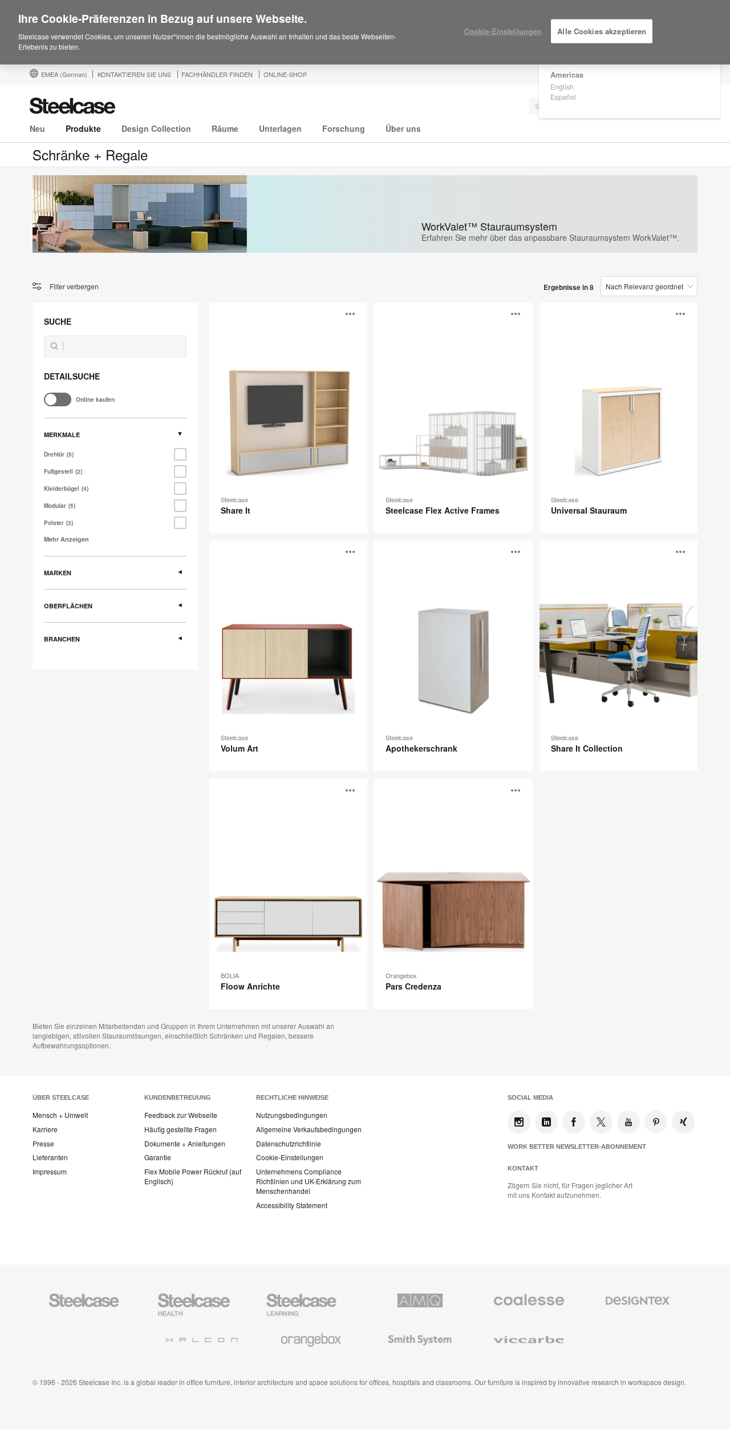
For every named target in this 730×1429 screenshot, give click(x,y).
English (562, 86)
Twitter (601, 1122)
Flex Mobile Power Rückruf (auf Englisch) (192, 1176)
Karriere (45, 1129)
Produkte (83, 128)
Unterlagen (280, 128)
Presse (43, 1143)
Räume (225, 128)
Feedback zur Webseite (180, 1115)
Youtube (628, 1122)
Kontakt (523, 1168)
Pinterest (655, 1122)
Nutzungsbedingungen (291, 1115)
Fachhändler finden (217, 74)
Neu (37, 128)
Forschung (343, 128)
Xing (683, 1122)
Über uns (403, 128)
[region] (365, 32)
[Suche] (54, 346)
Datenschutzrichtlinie (288, 1143)
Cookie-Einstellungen (289, 1157)
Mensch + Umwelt (60, 1115)
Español (563, 97)
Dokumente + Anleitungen (184, 1143)
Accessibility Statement (291, 1205)
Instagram (519, 1122)
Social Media (530, 1097)
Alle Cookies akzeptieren (601, 31)
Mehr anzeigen (66, 539)
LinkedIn (546, 1122)
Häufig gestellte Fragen (180, 1129)
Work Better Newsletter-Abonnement (577, 1146)
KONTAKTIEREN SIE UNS (134, 74)
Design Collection (156, 128)
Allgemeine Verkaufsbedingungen (309, 1129)
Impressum (50, 1171)
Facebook (573, 1122)
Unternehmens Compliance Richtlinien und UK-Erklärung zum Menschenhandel (308, 1181)
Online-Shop (285, 74)
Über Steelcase (61, 1097)
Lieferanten (50, 1157)
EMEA (64, 74)
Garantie (157, 1157)
